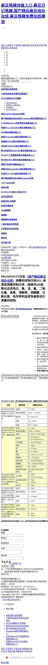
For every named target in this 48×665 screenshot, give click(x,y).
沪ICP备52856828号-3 (11, 600)
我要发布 (5, 48)
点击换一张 (16, 563)
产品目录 (18, 45)
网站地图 (5, 663)
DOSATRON (11, 103)
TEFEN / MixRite (13, 105)
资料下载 (43, 45)
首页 (3, 45)
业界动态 (26, 45)
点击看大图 (6, 258)
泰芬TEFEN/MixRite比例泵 (17, 626)
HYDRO (9, 107)
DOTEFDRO (11, 109)
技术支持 (34, 45)
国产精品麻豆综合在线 (24, 309)
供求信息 (13, 48)
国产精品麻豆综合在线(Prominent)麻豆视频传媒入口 (17, 631)
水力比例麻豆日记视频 (16, 623)
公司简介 (9, 45)
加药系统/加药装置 (14, 615)
